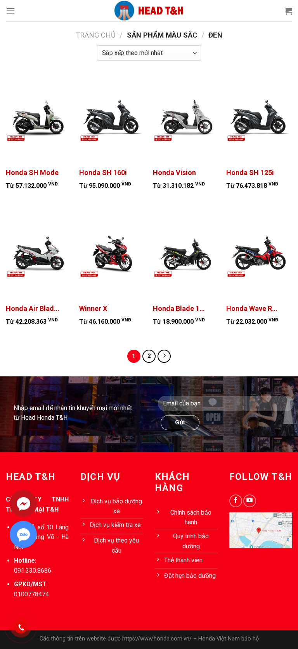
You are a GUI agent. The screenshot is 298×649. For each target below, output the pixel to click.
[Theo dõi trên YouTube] (249, 500)
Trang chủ (96, 35)
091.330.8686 (32, 570)
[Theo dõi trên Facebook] (235, 500)
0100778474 (31, 594)
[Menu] (10, 10)
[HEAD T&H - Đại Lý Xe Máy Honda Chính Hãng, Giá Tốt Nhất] (149, 10)
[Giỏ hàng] (288, 10)
